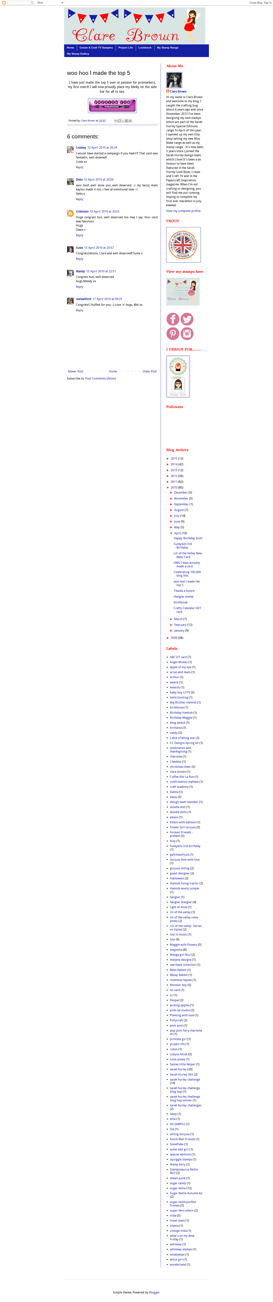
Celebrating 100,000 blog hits (187, 573)
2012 (174, 476)
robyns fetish (179, 1054)
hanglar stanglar (181, 902)
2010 (174, 487)
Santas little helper (182, 1064)
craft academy (179, 787)
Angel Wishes (179, 662)
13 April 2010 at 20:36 (98, 179)
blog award (177, 722)
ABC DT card (178, 657)
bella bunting (179, 697)
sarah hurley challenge (185, 1079)
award (174, 682)
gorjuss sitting (179, 868)
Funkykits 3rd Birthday (183, 545)
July (177, 516)
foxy (173, 841)
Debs (79, 179)
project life (177, 1044)
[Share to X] (123, 121)
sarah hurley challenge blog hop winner (185, 1098)
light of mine (178, 907)
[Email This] (116, 121)
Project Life (125, 47)
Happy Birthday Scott (188, 538)
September (182, 504)
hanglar (175, 897)
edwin (174, 817)
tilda (173, 1215)
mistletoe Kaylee (181, 980)
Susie (79, 247)
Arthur (174, 677)
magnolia (176, 949)
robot (174, 1049)
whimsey (176, 1244)
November (181, 498)
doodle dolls (178, 812)
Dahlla (174, 792)
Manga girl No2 (180, 954)
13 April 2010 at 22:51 (101, 271)
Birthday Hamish (181, 712)
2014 (174, 464)
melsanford (83, 299)
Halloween (177, 878)
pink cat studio (180, 1010)
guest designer (180, 873)
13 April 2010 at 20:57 (99, 247)
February (180, 625)
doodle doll (178, 807)
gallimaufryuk (179, 854)
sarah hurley (178, 1069)
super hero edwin (182, 1210)
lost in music (178, 934)
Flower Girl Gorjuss (183, 827)
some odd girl (179, 1149)
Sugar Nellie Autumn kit (186, 1193)
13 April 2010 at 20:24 (102, 147)
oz (171, 995)
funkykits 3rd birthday (185, 846)
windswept (177, 1254)
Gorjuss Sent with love (185, 859)
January (179, 630)
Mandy (80, 271)
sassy (173, 1114)
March (178, 619)
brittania (176, 727)
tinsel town (177, 1220)
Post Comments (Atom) (100, 378)
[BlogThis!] (119, 121)
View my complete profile (183, 211)
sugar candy (178, 1183)
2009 (174, 638)
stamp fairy (177, 1164)
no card (175, 990)
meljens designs (180, 959)
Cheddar (175, 761)
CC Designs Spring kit (184, 743)
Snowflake (176, 1144)
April (178, 533)
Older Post (150, 371)
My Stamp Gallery (78, 53)
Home (70, 47)
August (179, 510)
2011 (174, 482)
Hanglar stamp (184, 596)
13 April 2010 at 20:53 (104, 211)
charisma (176, 756)
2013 (174, 470)
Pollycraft (176, 1020)
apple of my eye (180, 667)
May (177, 527)
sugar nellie (178, 1188)
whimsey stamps (181, 1249)
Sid (172, 1129)
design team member (184, 802)
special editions (180, 1154)
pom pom (176, 1025)
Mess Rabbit (178, 970)
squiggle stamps (181, 1159)
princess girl (178, 1039)
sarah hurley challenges (185, 1105)
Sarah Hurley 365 (181, 1074)
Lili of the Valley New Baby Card (188, 555)
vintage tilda (178, 1231)
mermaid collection (183, 965)
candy (174, 732)
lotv (172, 939)
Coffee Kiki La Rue (182, 777)
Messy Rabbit (179, 975)
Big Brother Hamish (183, 702)
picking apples (179, 1005)
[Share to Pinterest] (130, 121)
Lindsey (81, 147)
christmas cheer (180, 766)
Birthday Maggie (181, 717)
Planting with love (182, 1015)
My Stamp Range (167, 47)
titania (174, 1226)
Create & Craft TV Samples (96, 47)
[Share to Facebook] (127, 121)
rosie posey (177, 1059)
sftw (173, 1119)
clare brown (178, 772)
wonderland (178, 1264)
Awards (175, 687)
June (177, 521)
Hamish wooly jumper (185, 888)
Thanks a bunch (184, 591)
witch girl (176, 1259)
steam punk (178, 1178)
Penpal (174, 1000)
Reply (79, 167)
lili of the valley (180, 912)
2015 (174, 458)
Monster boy (178, 985)
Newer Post (75, 371)
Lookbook (145, 47)
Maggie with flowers (183, 944)
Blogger (154, 1292)
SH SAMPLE (177, 1124)
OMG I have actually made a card (187, 564)
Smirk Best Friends (182, 1139)
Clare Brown (178, 91)
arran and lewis (180, 672)
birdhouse (181, 602)
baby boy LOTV (180, 692)
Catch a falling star (182, 738)
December (181, 492)
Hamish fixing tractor (184, 883)
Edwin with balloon (183, 822)
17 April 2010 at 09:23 (107, 299)
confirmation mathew (184, 782)
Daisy (173, 797)
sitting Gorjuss (180, 1134)
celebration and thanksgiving (180, 749)
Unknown (82, 211)
